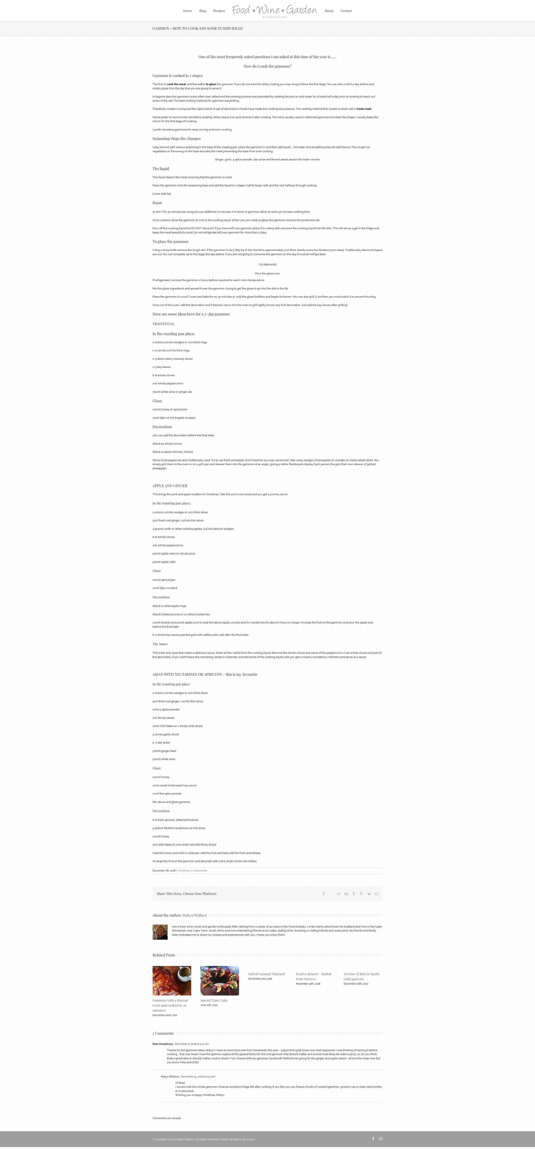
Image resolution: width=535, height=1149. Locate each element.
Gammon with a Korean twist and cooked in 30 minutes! (170, 1005)
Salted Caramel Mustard (266, 974)
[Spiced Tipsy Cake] (219, 967)
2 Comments (200, 870)
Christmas (184, 870)
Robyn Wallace (195, 915)
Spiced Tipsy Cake (214, 1000)
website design (229, 1139)
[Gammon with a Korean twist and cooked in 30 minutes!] (172, 967)
